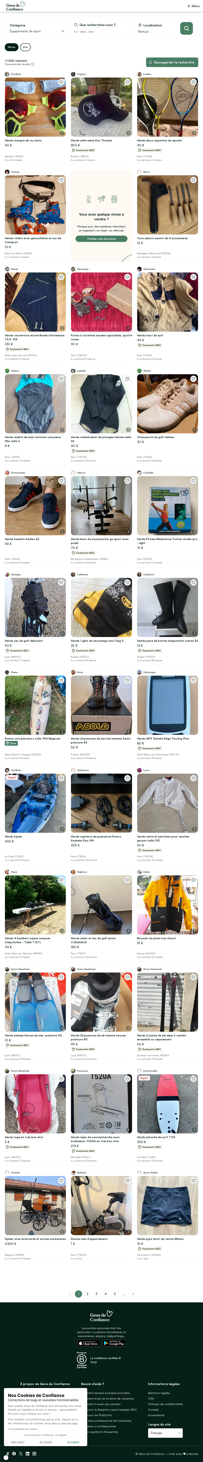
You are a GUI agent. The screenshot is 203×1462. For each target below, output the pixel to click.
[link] (133, 1294)
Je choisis (45, 1442)
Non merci (17, 1442)
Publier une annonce (101, 238)
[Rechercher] (186, 28)
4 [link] (105, 1294)
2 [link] (87, 1294)
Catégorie (17, 25)
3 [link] (96, 1294)
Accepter (73, 1442)
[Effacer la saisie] (125, 31)
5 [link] (115, 1294)
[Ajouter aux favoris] (61, 82)
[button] (6, 1457)
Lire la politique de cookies (22, 1428)
